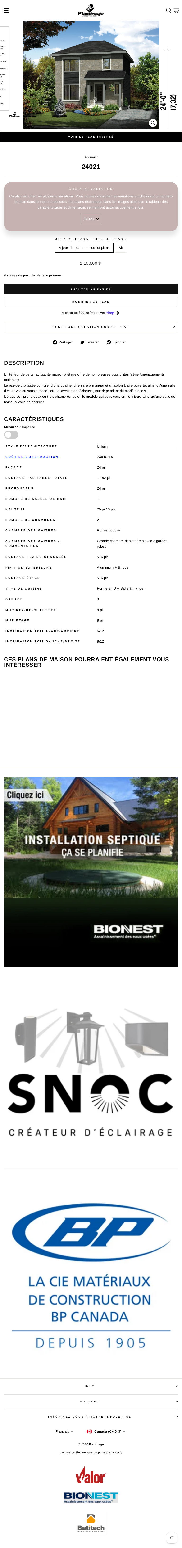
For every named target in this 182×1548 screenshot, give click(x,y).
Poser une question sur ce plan (91, 326)
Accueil (90, 157)
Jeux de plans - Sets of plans (90, 238)
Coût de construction (32, 456)
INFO (90, 1386)
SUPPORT (90, 1401)
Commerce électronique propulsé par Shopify (91, 1452)
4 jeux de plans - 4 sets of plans (84, 248)
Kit (121, 248)
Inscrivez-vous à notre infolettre (90, 1416)
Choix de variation (91, 188)
